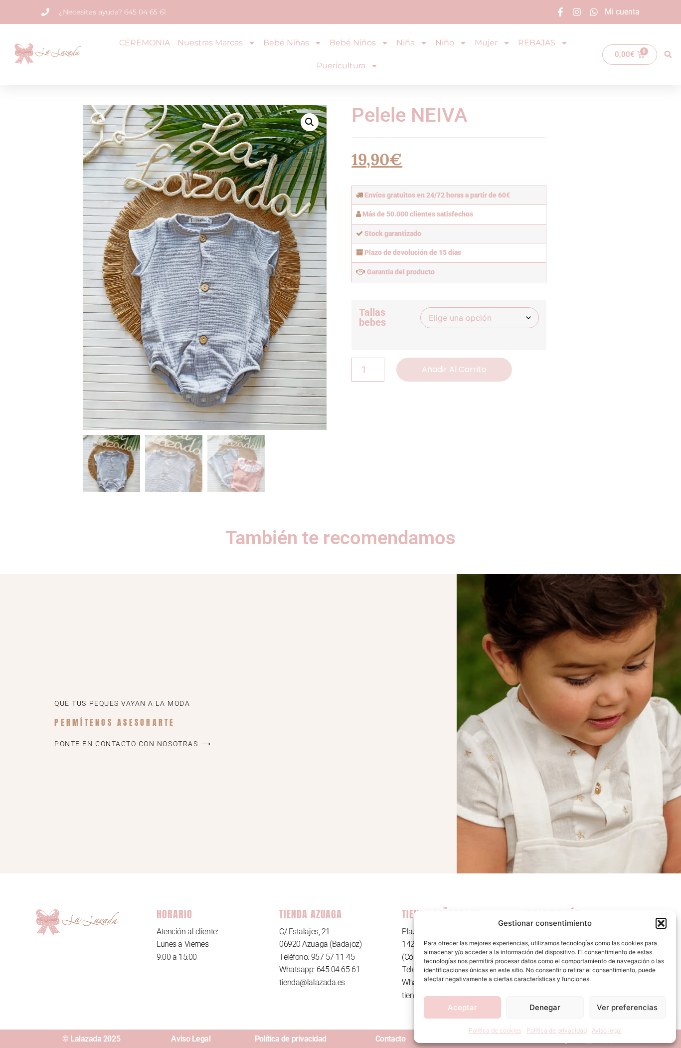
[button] (661, 923)
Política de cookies (495, 1030)
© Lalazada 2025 (91, 1039)
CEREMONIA (144, 42)
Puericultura (341, 65)
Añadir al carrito (454, 369)
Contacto (390, 1039)
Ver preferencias (627, 1007)
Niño (444, 42)
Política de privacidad (556, 1030)
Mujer (486, 42)
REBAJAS (536, 42)
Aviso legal (607, 1030)
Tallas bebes (372, 317)
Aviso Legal (190, 1039)
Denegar (544, 1007)
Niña (405, 42)
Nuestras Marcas (210, 42)
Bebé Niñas (286, 42)
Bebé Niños (353, 42)
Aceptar (462, 1007)
